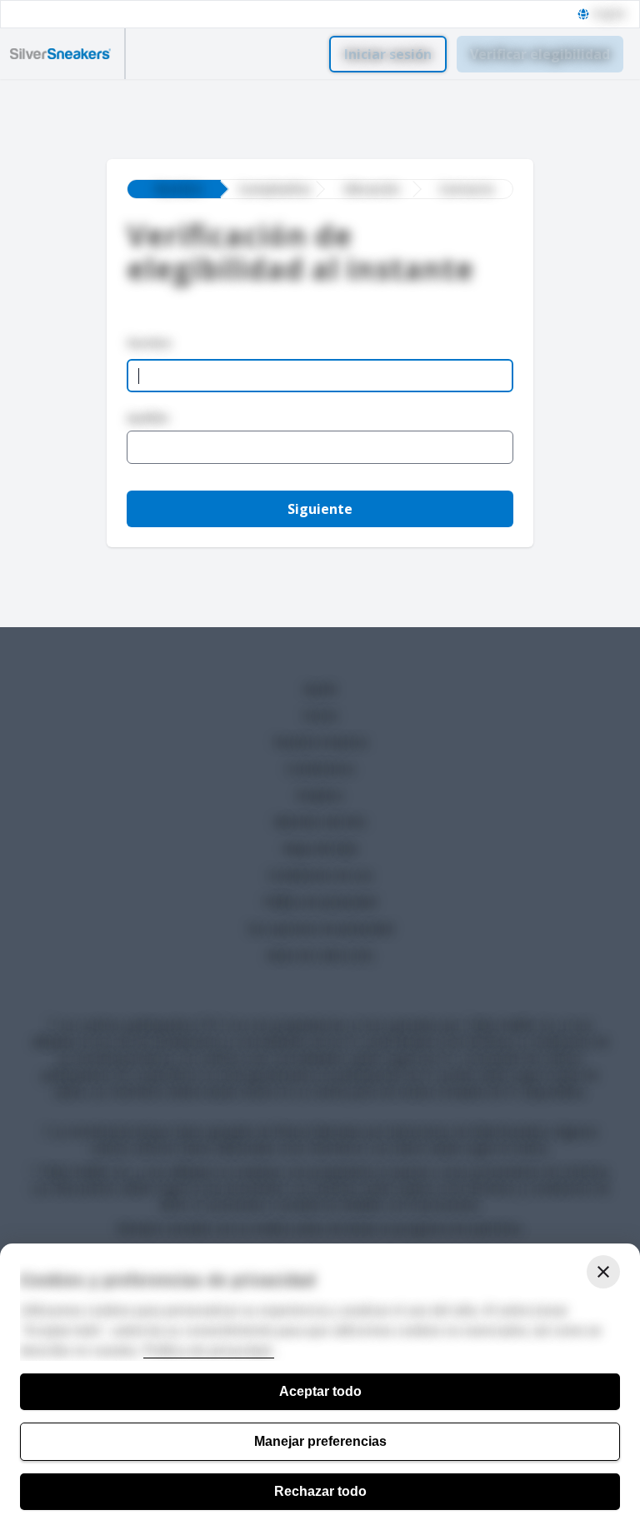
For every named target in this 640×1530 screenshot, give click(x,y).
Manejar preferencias (320, 1441)
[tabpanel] (320, 398)
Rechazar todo (320, 1491)
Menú (160, 54)
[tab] (174, 189)
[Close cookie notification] (603, 1271)
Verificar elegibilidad (540, 54)
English (609, 14)
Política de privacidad (208, 1350)
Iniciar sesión (388, 54)
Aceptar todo (320, 1391)
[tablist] (320, 189)
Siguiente (320, 509)
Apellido (148, 418)
